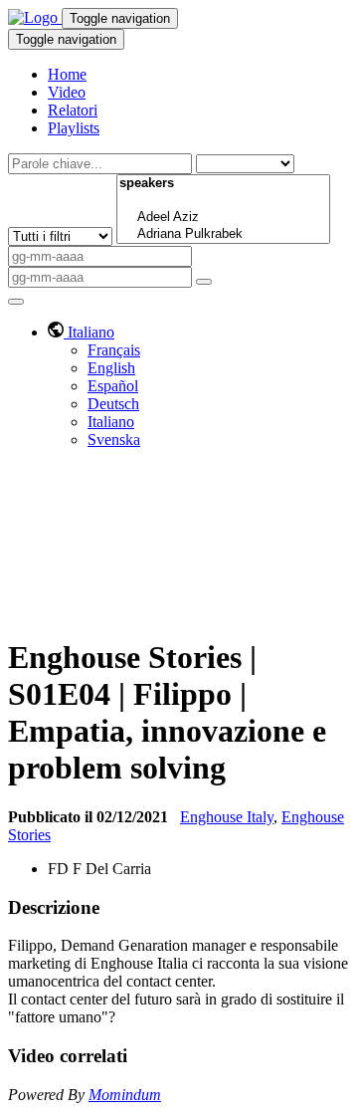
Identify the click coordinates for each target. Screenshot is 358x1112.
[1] (223, 200)
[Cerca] (204, 282)
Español (113, 385)
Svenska (114, 439)
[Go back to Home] (35, 17)
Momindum (125, 1094)
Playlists (73, 127)
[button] (81, 332)
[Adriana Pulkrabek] (223, 234)
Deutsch (113, 403)
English (111, 367)
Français (114, 349)
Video (67, 92)
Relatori (72, 110)
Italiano (111, 421)
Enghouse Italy (226, 816)
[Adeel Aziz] (223, 217)
